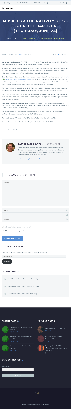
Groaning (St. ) (53, 349)
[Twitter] (63, 3)
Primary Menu (67, 8)
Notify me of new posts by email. (13, 231)
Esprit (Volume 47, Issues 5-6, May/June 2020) (54, 338)
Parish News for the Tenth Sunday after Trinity (22, 294)
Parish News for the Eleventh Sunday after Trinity (23, 286)
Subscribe (7, 261)
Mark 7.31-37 (58, 346)
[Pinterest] (8, 129)
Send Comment (12, 238)
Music (20, 54)
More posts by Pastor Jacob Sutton (31, 159)
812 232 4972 (36, 3)
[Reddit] (16, 129)
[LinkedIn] (14, 129)
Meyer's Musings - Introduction (55, 328)
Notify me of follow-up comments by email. (17, 227)
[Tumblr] (11, 129)
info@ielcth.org (49, 3)
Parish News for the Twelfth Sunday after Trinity (23, 279)
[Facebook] (60, 3)
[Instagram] (66, 3)
